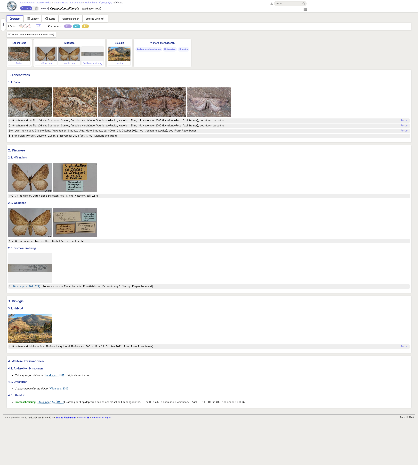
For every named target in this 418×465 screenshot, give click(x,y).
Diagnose (69, 43)
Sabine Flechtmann (66, 418)
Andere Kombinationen (149, 49)
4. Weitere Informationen (26, 361)
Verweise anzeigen (101, 418)
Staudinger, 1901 (54, 375)
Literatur (183, 49)
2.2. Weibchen (17, 203)
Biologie (119, 43)
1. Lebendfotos (19, 75)
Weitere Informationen (162, 43)
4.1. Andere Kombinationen (25, 368)
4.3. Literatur (16, 395)
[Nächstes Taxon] (30, 8)
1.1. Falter (14, 82)
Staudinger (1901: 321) (26, 286)
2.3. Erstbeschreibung (22, 248)
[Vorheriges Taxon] (22, 8)
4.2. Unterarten (17, 381)
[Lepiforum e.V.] (12, 6)
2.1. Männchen (17, 157)
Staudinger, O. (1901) (51, 402)
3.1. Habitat (15, 308)
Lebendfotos (19, 43)
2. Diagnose (16, 150)
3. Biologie (16, 301)
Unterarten (170, 49)
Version (83, 418)
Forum (404, 120)
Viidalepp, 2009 (59, 388)
